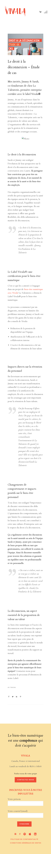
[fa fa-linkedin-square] (35, 834)
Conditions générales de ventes (25, 843)
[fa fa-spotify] (25, 834)
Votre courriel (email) (18, 811)
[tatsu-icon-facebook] (20, 834)
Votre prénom (14, 799)
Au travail (12, 687)
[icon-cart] (40, 12)
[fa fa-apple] (30, 834)
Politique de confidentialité (24, 839)
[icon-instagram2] (16, 834)
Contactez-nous (25, 780)
